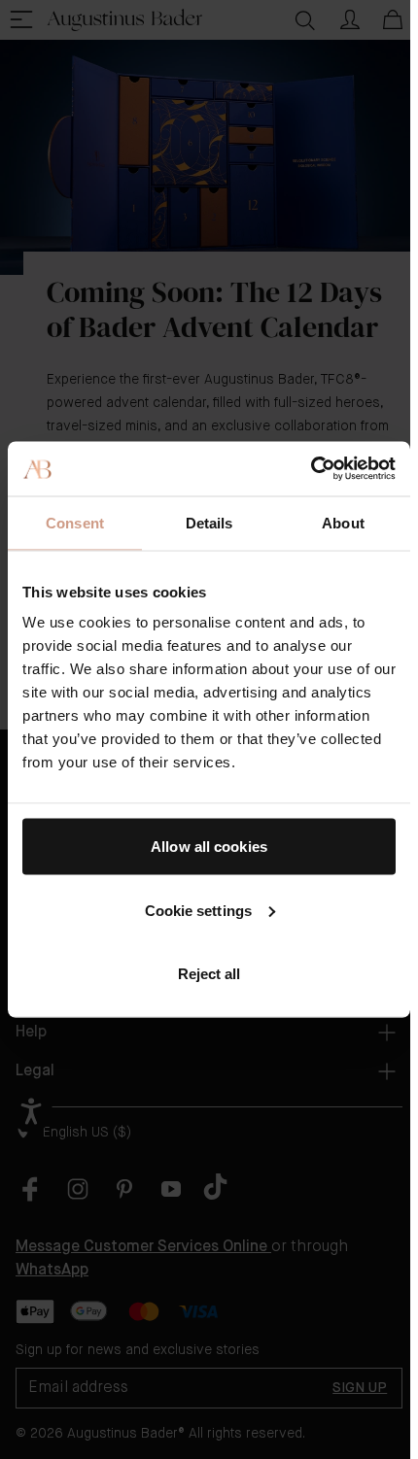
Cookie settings (199, 909)
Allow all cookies (209, 846)
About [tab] (343, 522)
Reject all (209, 974)
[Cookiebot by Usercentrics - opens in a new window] (311, 469)
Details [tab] (209, 522)
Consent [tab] (75, 522)
